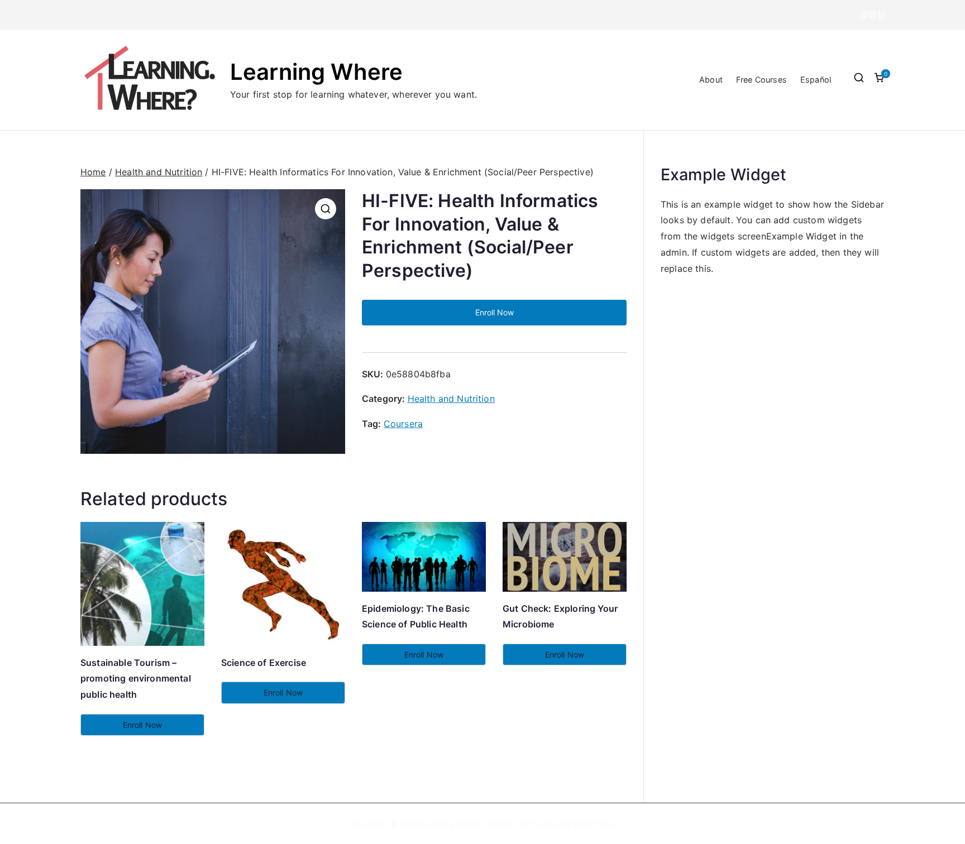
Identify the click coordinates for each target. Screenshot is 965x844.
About (711, 79)
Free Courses (761, 79)
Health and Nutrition (158, 172)
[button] (325, 208)
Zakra (542, 823)
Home (93, 172)
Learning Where (316, 71)
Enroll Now (494, 312)
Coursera (403, 423)
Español (815, 79)
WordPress (592, 823)
